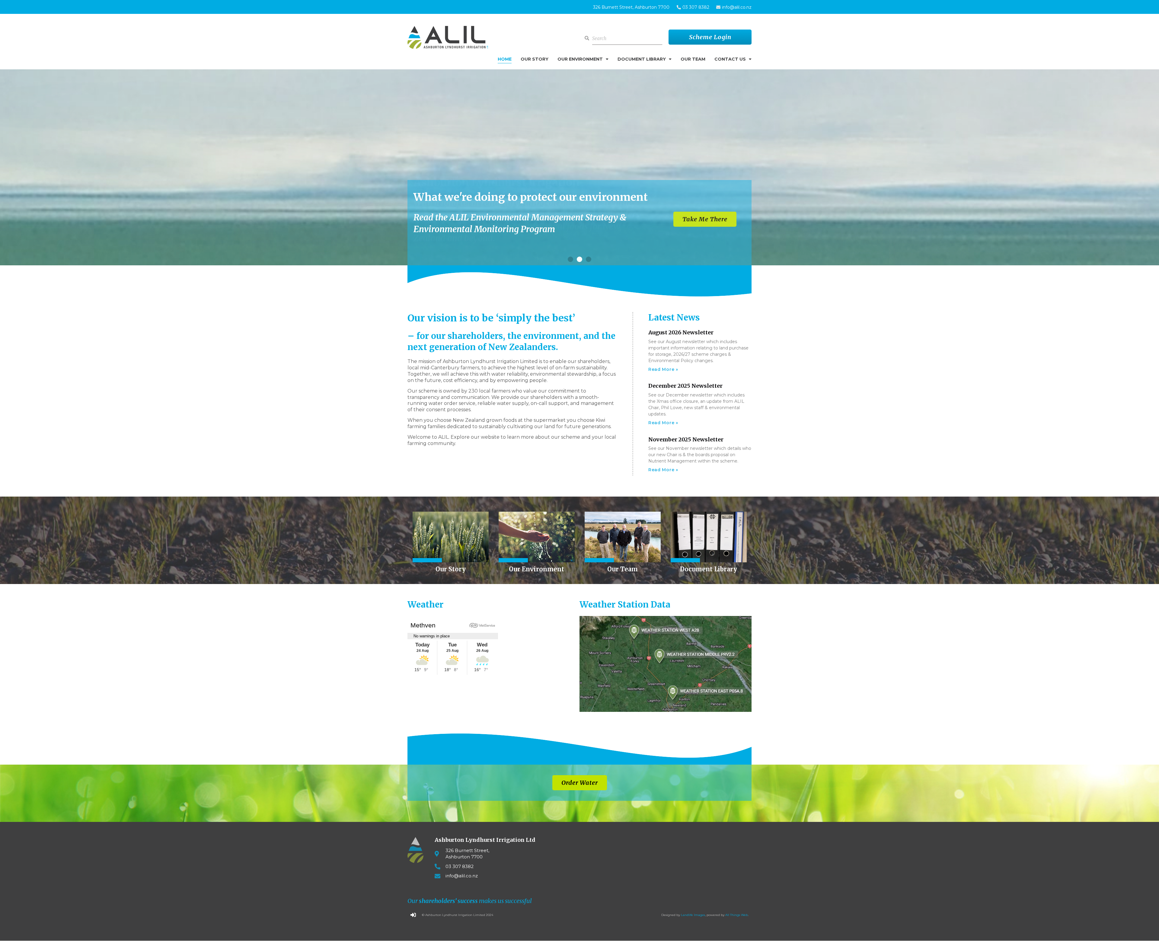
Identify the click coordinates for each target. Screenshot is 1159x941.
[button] (570, 259)
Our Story (534, 59)
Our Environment (580, 59)
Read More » (663, 369)
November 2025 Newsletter (685, 439)
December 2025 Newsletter (685, 385)
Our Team (693, 59)
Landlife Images (693, 915)
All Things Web (736, 915)
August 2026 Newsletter (681, 332)
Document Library (642, 59)
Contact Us (730, 59)
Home (505, 59)
